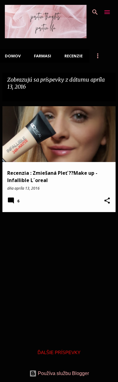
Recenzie (73, 56)
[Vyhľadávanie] (95, 12)
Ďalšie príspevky (59, 352)
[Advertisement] (59, 276)
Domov (13, 56)
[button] (107, 201)
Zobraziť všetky (28, 95)
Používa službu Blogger (63, 373)
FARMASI (42, 56)
